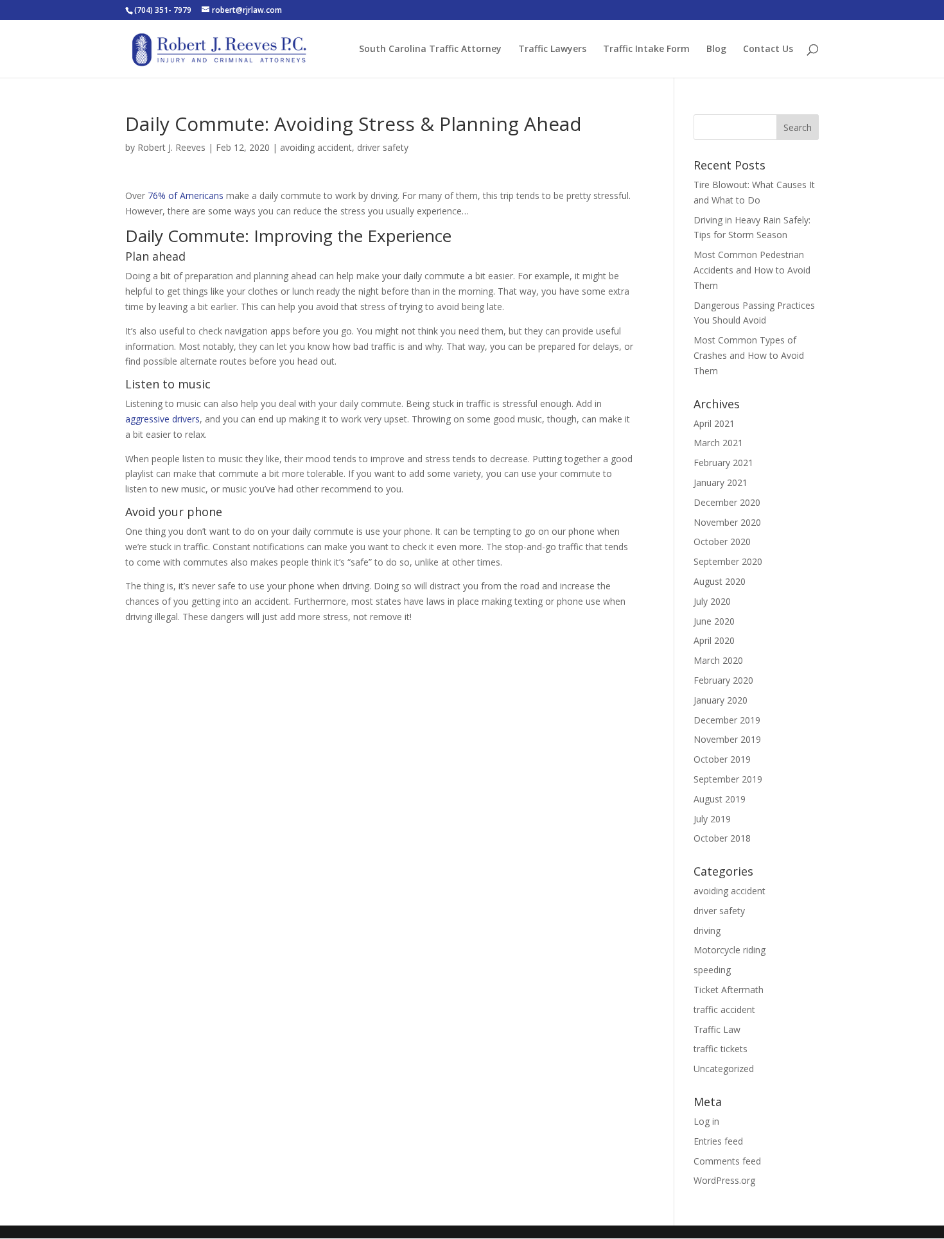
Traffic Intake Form (646, 49)
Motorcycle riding (729, 950)
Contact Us (768, 49)
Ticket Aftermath (729, 989)
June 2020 (714, 621)
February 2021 (723, 462)
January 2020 (720, 700)
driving (707, 930)
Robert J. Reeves (171, 147)
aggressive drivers (162, 419)
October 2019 (722, 759)
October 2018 (722, 838)
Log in (706, 1121)
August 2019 (720, 799)
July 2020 (712, 601)
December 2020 (727, 502)
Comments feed (727, 1161)
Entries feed (718, 1141)
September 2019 (728, 779)
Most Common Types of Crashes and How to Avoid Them (749, 355)
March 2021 (718, 443)
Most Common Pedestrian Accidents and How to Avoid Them (752, 269)
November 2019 (727, 739)
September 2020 (728, 561)
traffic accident (724, 1009)
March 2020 (718, 660)
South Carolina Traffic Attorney (430, 49)
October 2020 (722, 541)
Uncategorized (724, 1068)
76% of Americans (185, 195)
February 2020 (723, 680)
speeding (712, 970)
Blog (716, 49)
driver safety (382, 147)
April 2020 (714, 640)
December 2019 (727, 720)
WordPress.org (724, 1180)
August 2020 (720, 581)
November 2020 (727, 522)
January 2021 (720, 482)
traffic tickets (720, 1049)
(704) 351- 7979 (162, 9)
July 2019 (712, 819)
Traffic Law (717, 1029)
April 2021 (714, 423)
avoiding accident (316, 147)
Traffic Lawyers (552, 49)
